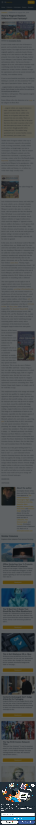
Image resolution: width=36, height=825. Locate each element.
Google (8, 822)
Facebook (25, 822)
